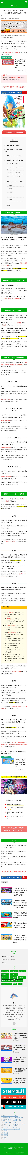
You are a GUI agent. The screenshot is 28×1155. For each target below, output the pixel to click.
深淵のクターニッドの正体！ (13, 145)
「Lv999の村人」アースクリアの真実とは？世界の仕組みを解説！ (20, 1069)
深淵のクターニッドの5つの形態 (14, 181)
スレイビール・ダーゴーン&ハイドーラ (15, 168)
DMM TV (16, 794)
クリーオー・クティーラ (13, 163)
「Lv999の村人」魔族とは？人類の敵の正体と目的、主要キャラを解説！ (20, 1059)
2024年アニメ (5, 974)
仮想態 (9, 196)
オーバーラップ (22, 977)
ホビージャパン (18, 980)
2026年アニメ (5, 977)
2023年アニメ (22, 971)
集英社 (20, 983)
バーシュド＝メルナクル (13, 172)
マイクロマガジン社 (6, 983)
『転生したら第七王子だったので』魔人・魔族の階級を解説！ (20, 915)
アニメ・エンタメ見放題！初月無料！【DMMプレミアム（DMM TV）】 (14, 829)
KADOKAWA (13, 977)
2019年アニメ (14, 971)
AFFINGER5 (21, 1152)
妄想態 (9, 185)
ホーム (5, 1147)
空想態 (9, 192)
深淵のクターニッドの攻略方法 (14, 155)
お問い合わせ (16, 1148)
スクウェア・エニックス (7, 980)
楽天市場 (16, 234)
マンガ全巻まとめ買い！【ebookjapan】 (14, 132)
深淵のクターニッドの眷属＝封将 (14, 160)
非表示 (16, 140)
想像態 (9, 199)
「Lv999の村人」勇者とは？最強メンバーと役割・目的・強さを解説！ (20, 1080)
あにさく (14, 5)
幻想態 (9, 188)
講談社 (14, 983)
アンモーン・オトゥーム (13, 176)
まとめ (8, 205)
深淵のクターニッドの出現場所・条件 (14, 150)
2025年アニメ (14, 974)
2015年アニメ (5, 971)
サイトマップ (11, 1147)
